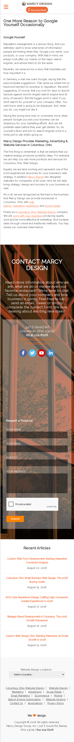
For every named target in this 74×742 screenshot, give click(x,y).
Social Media (54, 691)
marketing (19, 205)
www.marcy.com (37, 343)
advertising (32, 205)
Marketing (18, 691)
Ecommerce (42, 695)
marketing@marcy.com (37, 339)
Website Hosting (56, 699)
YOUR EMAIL (13, 443)
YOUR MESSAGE (16, 471)
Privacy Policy (55, 703)
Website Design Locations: (36, 669)
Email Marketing (20, 695)
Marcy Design (36, 177)
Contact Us (16, 703)
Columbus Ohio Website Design (37, 212)
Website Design (58, 688)
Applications (35, 703)
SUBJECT (12, 457)
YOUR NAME (13, 429)
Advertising (35, 691)
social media (52, 205)
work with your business (27, 215)
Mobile (58, 695)
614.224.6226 (38, 10)
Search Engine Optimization (24, 699)
